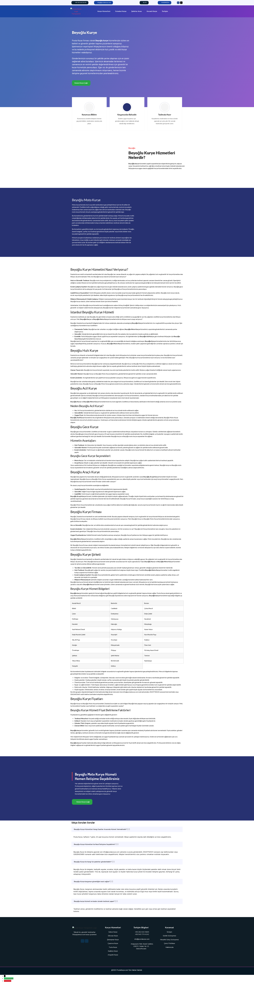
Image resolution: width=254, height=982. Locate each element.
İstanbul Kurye (120, 11)
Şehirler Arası (136, 11)
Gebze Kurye (112, 932)
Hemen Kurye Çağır (81, 83)
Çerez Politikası (169, 943)
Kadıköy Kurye (113, 951)
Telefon (8, 981)
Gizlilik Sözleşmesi (169, 936)
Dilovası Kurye (113, 936)
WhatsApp (9, 978)
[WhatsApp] (5, 978)
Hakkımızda (169, 947)
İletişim (165, 11)
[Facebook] (178, 2)
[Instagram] (181, 2)
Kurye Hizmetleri (104, 11)
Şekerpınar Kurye (113, 940)
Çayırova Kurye (113, 943)
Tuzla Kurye (113, 947)
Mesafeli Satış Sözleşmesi (169, 940)
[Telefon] (5, 981)
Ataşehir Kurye (113, 955)
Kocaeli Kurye (152, 11)
